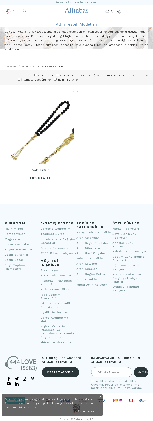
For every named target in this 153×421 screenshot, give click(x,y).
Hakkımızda (14, 228)
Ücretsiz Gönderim (55, 228)
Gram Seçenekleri (115, 75)
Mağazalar (13, 239)
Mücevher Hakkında (56, 342)
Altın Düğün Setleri (91, 274)
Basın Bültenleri (17, 254)
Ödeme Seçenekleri (56, 247)
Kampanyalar (15, 233)
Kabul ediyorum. (89, 411)
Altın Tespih (40, 169)
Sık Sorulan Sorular (56, 275)
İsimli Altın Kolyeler (91, 284)
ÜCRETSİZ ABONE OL (60, 372)
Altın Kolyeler (86, 263)
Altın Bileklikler (88, 248)
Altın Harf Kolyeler (90, 253)
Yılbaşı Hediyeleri (125, 228)
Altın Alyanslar (87, 237)
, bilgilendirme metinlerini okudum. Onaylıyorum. (116, 384)
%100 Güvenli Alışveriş (58, 253)
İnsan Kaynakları (17, 244)
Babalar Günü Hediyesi (130, 251)
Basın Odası (14, 259)
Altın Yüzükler (87, 279)
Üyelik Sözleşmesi (55, 312)
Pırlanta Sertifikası (55, 289)
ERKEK (25, 66)
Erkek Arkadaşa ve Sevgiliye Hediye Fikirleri (126, 278)
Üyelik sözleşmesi (108, 381)
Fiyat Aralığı (89, 75)
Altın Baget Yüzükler (92, 243)
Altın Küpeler (86, 268)
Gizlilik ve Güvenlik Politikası (114, 383)
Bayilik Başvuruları (19, 249)
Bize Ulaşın (49, 270)
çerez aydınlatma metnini (76, 403)
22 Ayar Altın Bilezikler (94, 232)
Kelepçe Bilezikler (90, 258)
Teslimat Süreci (53, 233)
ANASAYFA (11, 66)
